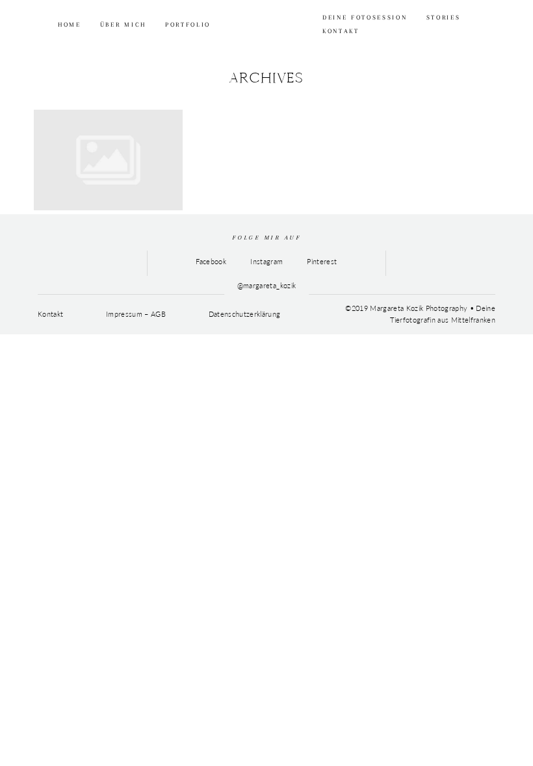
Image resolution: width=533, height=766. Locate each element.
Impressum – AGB (136, 314)
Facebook (211, 261)
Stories (443, 17)
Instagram (266, 261)
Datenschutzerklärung (245, 314)
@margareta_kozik (266, 285)
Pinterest (322, 261)
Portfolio (188, 24)
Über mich (123, 24)
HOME (69, 24)
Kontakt (340, 31)
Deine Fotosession (365, 17)
